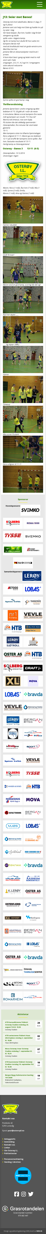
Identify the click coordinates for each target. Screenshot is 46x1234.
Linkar (7, 1147)
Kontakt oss (9, 1145)
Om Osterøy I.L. (11, 1150)
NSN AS (39, 1231)
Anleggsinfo (9, 1139)
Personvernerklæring (13, 1159)
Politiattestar (10, 1153)
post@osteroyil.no (16, 1130)
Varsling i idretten (12, 1162)
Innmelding (9, 1142)
